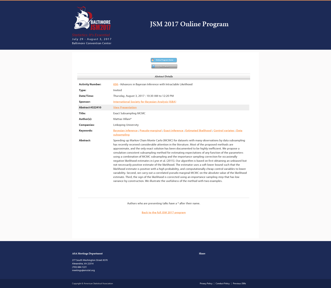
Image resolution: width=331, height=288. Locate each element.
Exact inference (173, 130)
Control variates (224, 130)
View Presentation (125, 107)
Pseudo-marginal (151, 130)
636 (116, 84)
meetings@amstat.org (83, 270)
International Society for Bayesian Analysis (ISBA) (144, 101)
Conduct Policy (223, 283)
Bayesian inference (125, 130)
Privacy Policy (206, 283)
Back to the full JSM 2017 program (164, 212)
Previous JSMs (239, 283)
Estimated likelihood (198, 130)
